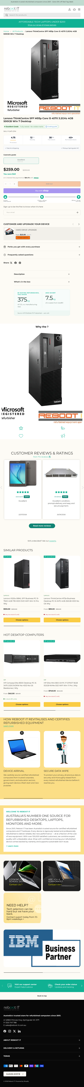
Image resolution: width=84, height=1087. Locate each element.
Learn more (9, 726)
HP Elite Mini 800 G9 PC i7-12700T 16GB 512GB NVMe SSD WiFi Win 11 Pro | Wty (61, 684)
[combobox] (42, 15)
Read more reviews (42, 526)
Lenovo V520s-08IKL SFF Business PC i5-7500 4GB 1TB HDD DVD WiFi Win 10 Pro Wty (21, 601)
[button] (1, 487)
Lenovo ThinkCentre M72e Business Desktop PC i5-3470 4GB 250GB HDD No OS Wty (61, 601)
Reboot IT (11, 1081)
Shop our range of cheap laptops (42, 25)
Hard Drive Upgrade (26, 230)
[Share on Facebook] (15, 263)
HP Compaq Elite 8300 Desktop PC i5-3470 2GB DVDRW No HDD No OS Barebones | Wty (20, 685)
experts (52, 541)
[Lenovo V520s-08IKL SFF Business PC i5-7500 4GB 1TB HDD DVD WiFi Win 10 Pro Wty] (22, 574)
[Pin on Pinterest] (20, 263)
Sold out (49, 184)
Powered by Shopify (22, 1081)
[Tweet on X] (11, 263)
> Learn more (12, 846)
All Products (17, 31)
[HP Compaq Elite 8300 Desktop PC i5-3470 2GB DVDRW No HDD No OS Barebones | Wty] (22, 658)
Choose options (22, 237)
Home (6, 31)
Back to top (42, 996)
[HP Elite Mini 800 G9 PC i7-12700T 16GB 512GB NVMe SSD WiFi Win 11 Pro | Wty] (62, 658)
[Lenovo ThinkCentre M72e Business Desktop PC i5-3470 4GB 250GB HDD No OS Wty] (62, 574)
